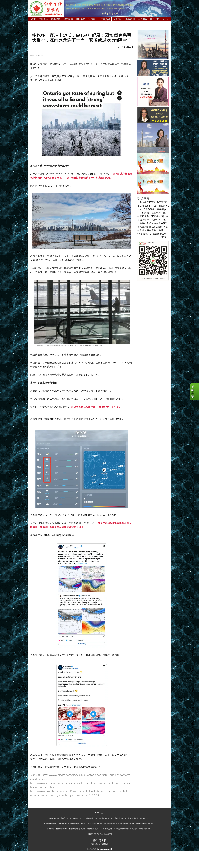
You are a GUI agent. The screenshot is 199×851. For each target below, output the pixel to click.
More (165, 19)
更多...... (165, 237)
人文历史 (117, 19)
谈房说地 (93, 19)
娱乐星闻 (130, 19)
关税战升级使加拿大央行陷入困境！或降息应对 (164, 223)
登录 (95, 840)
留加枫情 (68, 19)
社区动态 (80, 19)
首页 (33, 19)
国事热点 (105, 19)
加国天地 (43, 19)
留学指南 (55, 19)
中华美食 (142, 19)
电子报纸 (155, 19)
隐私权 (102, 840)
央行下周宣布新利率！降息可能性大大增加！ (163, 219)
